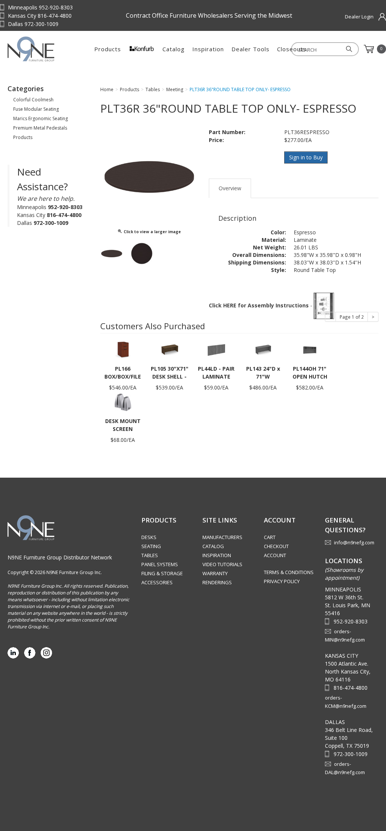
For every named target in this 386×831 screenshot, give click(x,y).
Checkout (276, 546)
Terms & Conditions (289, 572)
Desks (148, 537)
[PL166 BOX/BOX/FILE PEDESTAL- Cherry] (123, 349)
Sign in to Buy (306, 157)
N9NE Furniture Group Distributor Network (60, 557)
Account (275, 555)
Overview (230, 188)
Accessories (157, 582)
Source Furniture (45, 49)
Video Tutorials (222, 564)
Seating (151, 546)
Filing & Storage (162, 573)
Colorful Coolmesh (33, 99)
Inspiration (208, 49)
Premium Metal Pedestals (40, 128)
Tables (149, 555)
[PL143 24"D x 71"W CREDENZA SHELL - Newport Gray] (263, 349)
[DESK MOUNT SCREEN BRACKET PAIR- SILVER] (123, 401)
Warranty (215, 573)
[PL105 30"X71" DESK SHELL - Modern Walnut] (170, 349)
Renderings (217, 582)
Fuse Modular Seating (36, 109)
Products (107, 49)
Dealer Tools (250, 49)
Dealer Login (359, 16)
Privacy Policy (282, 581)
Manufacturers (222, 537)
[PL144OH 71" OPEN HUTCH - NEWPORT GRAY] (310, 349)
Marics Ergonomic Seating (40, 118)
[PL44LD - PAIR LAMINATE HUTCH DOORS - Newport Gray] (216, 349)
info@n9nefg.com (354, 542)
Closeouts (291, 49)
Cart (270, 537)
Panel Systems (159, 564)
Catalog (173, 49)
